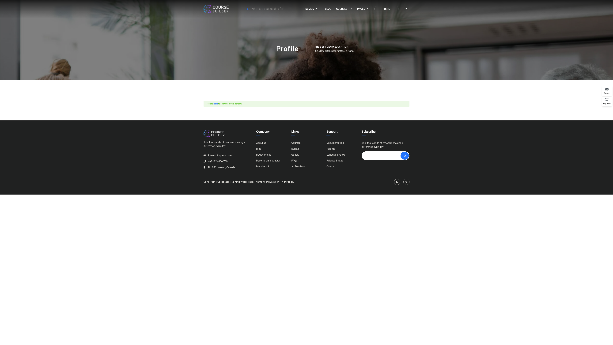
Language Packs (335, 154)
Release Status (334, 160)
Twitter (406, 182)
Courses (341, 8)
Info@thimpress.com (220, 155)
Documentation (335, 142)
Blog (328, 8)
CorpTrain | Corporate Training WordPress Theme (233, 181)
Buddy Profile (263, 154)
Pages (361, 8)
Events (295, 148)
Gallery (295, 154)
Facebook (397, 182)
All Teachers (298, 166)
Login (386, 9)
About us (261, 142)
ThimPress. (287, 181)
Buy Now (607, 103)
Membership (263, 166)
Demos (309, 8)
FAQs (294, 160)
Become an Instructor (268, 160)
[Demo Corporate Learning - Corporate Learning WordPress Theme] (216, 8)
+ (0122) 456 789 (218, 161)
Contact (330, 166)
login (215, 104)
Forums (330, 148)
